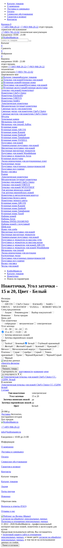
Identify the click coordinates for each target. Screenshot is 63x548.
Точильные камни (10, 119)
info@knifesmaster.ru (11, 432)
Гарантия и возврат (16, 16)
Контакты (12, 19)
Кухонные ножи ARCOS (13, 129)
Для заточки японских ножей (15, 190)
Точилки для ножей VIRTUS (15, 184)
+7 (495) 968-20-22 (10, 27)
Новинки (5, 496)
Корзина (6, 24)
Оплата (10, 11)
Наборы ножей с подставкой (15, 224)
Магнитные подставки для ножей (18, 148)
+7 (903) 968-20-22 (29, 27)
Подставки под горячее (12, 169)
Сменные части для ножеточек (16, 108)
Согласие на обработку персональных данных (24, 519)
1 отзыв (5, 390)
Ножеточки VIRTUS (11, 98)
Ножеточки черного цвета (14, 200)
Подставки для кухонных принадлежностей (23, 166)
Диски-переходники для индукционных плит (24, 161)
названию (38, 371)
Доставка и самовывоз (18, 9)
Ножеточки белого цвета (13, 198)
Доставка (5, 414)
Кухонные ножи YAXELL (14, 140)
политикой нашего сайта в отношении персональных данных (21, 535)
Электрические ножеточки (14, 103)
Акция (4, 486)
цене (46, 371)
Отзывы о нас (8, 511)
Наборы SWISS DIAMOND (15, 221)
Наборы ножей (8, 216)
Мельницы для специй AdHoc (16, 124)
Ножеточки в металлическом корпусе (20, 195)
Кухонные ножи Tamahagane (15, 137)
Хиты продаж (8, 491)
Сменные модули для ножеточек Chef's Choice (24, 114)
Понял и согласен (10, 545)
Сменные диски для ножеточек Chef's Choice (23, 111)
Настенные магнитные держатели (18, 150)
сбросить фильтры (10, 363)
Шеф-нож (6, 226)
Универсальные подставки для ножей (20, 145)
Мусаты (5, 116)
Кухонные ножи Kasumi (13, 132)
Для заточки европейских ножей (17, 192)
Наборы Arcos (8, 219)
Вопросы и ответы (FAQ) (14, 506)
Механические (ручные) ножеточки (19, 106)
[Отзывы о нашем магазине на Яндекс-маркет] (16, 516)
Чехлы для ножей (10, 266)
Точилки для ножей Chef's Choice (17, 182)
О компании (13, 6)
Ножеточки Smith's (10, 101)
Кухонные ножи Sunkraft (13, 135)
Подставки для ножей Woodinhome (18, 153)
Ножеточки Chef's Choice (13, 93)
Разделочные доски (11, 163)
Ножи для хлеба (9, 229)
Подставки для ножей (12, 142)
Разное (4, 174)
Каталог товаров (15, 3)
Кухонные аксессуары (12, 158)
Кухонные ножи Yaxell (12, 213)
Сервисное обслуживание (20, 14)
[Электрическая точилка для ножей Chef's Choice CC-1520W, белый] (31, 379)
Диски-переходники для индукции (18, 253)
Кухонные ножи (9, 127)
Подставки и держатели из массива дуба (21, 240)
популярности (26, 371)
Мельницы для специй (12, 121)
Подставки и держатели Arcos (16, 156)
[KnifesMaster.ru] (9, 37)
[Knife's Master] (9, 422)
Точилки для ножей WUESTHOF (17, 187)
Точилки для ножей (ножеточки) (17, 90)
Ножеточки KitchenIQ (12, 95)
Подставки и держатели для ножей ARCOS (23, 245)
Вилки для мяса (9, 171)
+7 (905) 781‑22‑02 (10, 32)
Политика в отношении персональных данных (24, 521)
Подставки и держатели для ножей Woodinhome (25, 247)
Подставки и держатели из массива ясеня (21, 242)
